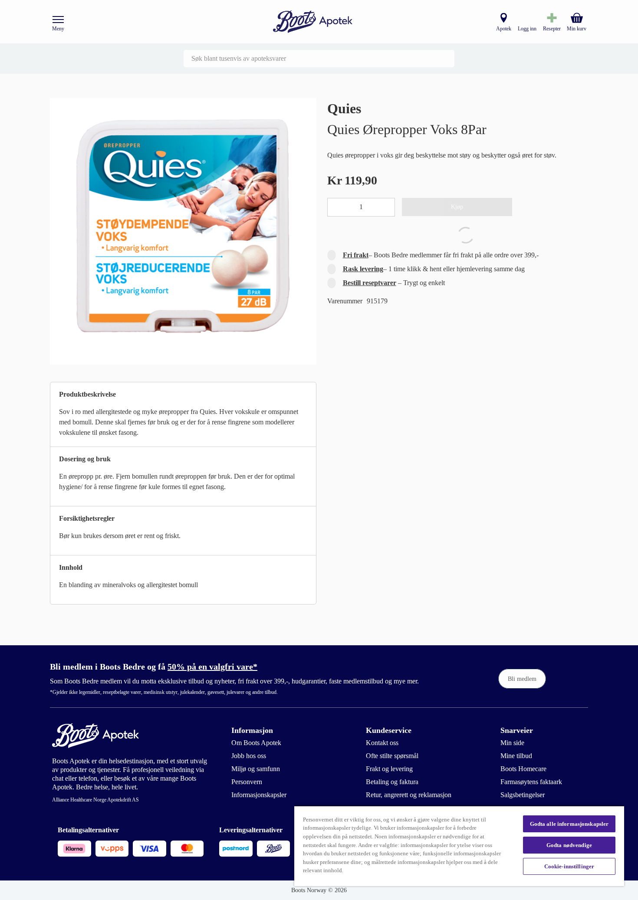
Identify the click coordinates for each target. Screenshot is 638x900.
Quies (344, 108)
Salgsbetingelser (522, 794)
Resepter (552, 29)
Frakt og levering (389, 768)
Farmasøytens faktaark (531, 781)
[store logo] (313, 21)
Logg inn (527, 29)
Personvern (246, 781)
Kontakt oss (382, 742)
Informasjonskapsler (258, 794)
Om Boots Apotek (256, 742)
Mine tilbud (516, 755)
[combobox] (319, 58)
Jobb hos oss (248, 755)
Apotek (503, 29)
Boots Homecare (523, 768)
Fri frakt (355, 255)
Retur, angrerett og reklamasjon (408, 794)
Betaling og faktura (392, 781)
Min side (512, 742)
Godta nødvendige (569, 845)
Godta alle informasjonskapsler (569, 824)
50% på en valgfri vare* (212, 666)
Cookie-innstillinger (569, 866)
